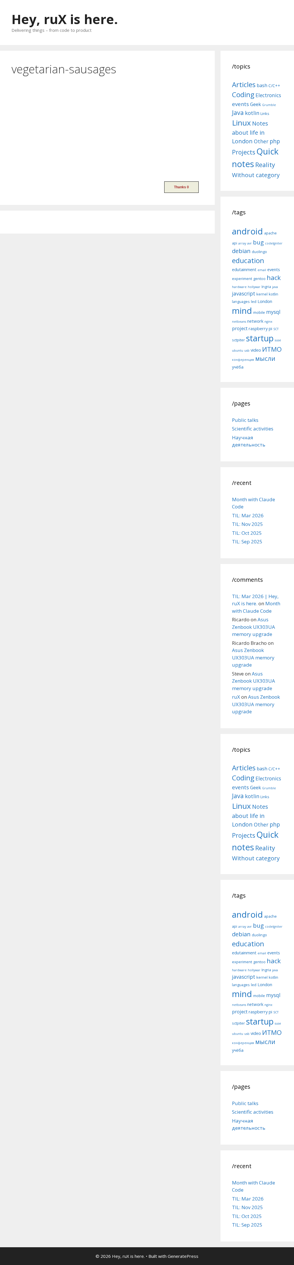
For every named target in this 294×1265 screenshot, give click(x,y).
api (234, 243)
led (253, 301)
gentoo (259, 278)
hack (274, 277)
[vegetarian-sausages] (54, 170)
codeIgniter (274, 243)
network (255, 321)
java (275, 287)
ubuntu (237, 350)
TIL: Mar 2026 (248, 515)
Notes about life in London (250, 132)
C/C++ (274, 85)
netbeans (239, 322)
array (242, 243)
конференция (243, 360)
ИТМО (272, 349)
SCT (275, 329)
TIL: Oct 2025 (247, 533)
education (248, 260)
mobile (259, 312)
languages (241, 301)
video (256, 350)
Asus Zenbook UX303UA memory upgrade (253, 626)
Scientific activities (252, 428)
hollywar (254, 287)
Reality (265, 164)
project (239, 328)
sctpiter (238, 339)
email (262, 270)
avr (249, 243)
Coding (243, 94)
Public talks (245, 420)
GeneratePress (183, 1256)
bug (258, 242)
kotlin (252, 112)
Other (261, 141)
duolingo (259, 251)
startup (260, 338)
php (275, 141)
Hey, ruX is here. (64, 19)
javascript (243, 293)
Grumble (269, 105)
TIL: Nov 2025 (247, 524)
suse (278, 340)
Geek (255, 104)
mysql (273, 311)
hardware (239, 287)
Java (238, 112)
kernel (262, 294)
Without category (256, 175)
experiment (242, 278)
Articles (244, 84)
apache (270, 233)
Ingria (266, 286)
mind (242, 310)
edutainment (244, 269)
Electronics (268, 95)
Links (264, 113)
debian (241, 251)
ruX (236, 697)
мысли (265, 358)
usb (246, 350)
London (265, 301)
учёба (237, 367)
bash (262, 85)
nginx (268, 322)
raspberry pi (260, 328)
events (240, 103)
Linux (241, 123)
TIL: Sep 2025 (247, 541)
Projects (243, 152)
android (247, 231)
